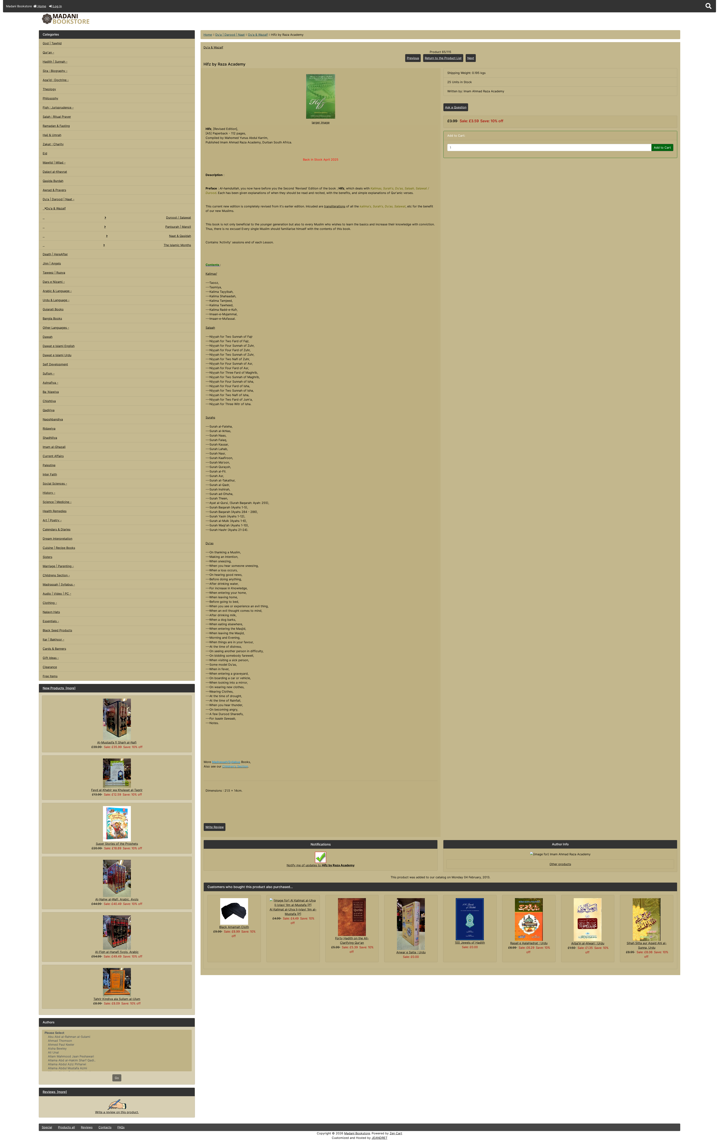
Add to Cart (662, 147)
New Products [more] (59, 688)
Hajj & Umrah (52, 135)
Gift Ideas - (51, 658)
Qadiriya (48, 410)
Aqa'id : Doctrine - (56, 80)
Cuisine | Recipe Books (59, 548)
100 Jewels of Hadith (470, 942)
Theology (49, 89)
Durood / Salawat (178, 217)
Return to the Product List (443, 58)
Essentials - (51, 621)
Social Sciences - (55, 483)
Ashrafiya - (50, 382)
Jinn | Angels (52, 263)
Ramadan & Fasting (56, 126)
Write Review (214, 827)
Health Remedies (54, 511)
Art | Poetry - (52, 520)
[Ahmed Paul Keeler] (116, 1045)
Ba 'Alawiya (51, 392)
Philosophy (50, 98)
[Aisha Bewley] (116, 1049)
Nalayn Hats (51, 612)
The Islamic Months (177, 245)
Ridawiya (49, 428)
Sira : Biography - (55, 71)
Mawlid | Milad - (54, 162)
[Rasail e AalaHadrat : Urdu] (529, 919)
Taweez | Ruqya (54, 272)
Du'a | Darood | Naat (230, 35)
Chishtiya (49, 401)
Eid (45, 153)
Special (47, 1127)
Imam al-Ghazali (54, 447)
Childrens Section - (56, 575)
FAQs (121, 1127)
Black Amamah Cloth (234, 927)
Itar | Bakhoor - (53, 639)
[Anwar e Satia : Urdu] (411, 924)
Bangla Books (52, 318)
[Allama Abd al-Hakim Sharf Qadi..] (116, 1060)
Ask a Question (455, 107)
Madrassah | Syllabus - (59, 584)
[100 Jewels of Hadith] (470, 919)
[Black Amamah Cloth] (234, 911)
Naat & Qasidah (180, 236)
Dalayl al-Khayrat (55, 172)
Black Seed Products (57, 630)
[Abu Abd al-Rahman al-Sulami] (116, 1037)
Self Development (55, 364)
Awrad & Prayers (54, 190)
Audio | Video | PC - (57, 593)
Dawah (47, 337)
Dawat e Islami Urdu (57, 355)
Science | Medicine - (57, 502)
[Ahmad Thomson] (116, 1041)
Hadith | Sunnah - (55, 61)
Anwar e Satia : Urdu (411, 952)
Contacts (104, 1127)
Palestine (49, 465)
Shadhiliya (50, 438)
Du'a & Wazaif (258, 35)
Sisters (47, 557)
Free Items (50, 676)
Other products (560, 864)
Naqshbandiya (53, 419)
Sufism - (48, 373)
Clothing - (50, 603)
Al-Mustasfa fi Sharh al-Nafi (116, 742)
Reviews (86, 1127)
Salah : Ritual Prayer (57, 116)
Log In (57, 6)
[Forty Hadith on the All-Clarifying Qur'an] (352, 917)
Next (470, 58)
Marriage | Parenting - (58, 566)
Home (41, 6)
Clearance (50, 667)
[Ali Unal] (116, 1052)
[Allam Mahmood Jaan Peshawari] (116, 1056)
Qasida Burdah (53, 181)
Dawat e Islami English (59, 346)
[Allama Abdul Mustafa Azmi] (116, 1068)
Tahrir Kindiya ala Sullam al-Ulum (116, 999)
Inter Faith (50, 474)
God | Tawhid (52, 43)
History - (49, 493)
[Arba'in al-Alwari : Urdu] (588, 919)
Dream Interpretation (57, 538)
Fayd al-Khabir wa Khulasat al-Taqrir (116, 790)
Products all (66, 1127)
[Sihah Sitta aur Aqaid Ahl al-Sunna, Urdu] (647, 919)
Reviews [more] (55, 1092)
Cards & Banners (54, 648)
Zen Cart (396, 1133)
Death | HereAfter (55, 254)
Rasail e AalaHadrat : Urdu (528, 943)
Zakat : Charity (53, 144)
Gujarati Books (53, 309)
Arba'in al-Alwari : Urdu (587, 943)
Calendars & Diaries (56, 529)
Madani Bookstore (357, 1133)
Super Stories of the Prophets (117, 844)
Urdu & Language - (56, 300)
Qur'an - (48, 52)
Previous (413, 58)
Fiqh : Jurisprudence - (58, 107)
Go (117, 1078)
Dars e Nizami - (54, 282)
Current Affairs (53, 456)
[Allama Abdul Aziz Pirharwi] (116, 1064)
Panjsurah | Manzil (178, 227)
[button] (708, 6)
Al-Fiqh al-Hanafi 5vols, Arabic (117, 952)
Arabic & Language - (57, 291)
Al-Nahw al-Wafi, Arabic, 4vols (116, 899)
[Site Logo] (146, 18)
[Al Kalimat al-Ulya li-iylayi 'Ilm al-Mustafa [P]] (293, 902)
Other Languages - (56, 327)
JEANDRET (379, 1138)
